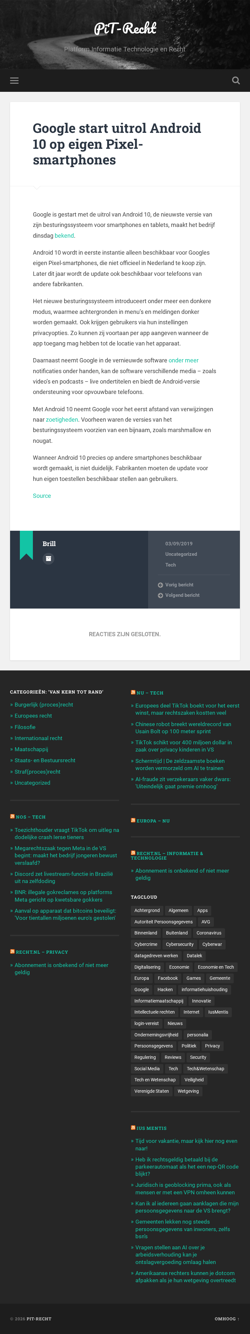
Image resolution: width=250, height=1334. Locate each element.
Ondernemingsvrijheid (156, 1034)
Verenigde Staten (151, 1091)
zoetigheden (62, 419)
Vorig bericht (179, 585)
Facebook (168, 978)
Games (194, 978)
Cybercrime (145, 944)
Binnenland (145, 932)
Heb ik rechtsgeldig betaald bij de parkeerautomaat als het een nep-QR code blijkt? (187, 1166)
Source (42, 495)
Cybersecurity (180, 944)
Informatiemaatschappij (158, 1001)
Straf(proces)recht (38, 771)
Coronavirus (209, 932)
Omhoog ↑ (227, 1318)
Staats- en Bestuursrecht (45, 760)
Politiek (189, 1045)
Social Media (147, 1068)
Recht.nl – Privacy (42, 952)
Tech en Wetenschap (155, 1079)
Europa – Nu (153, 821)
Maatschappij (31, 749)
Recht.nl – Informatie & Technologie (167, 855)
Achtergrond (147, 910)
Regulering (145, 1057)
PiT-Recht (125, 27)
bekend (64, 235)
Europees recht (33, 715)
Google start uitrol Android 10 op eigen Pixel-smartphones (117, 143)
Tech (170, 565)
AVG (205, 921)
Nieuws (175, 1023)
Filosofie (25, 727)
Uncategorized (181, 554)
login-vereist (146, 1023)
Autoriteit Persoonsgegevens (163, 921)
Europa (141, 978)
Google (141, 989)
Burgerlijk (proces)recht (44, 704)
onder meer (184, 360)
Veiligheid (194, 1079)
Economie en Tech (216, 967)
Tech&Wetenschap (205, 1068)
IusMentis (218, 1012)
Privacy (212, 1045)
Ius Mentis (152, 1128)
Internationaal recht (38, 738)
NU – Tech (150, 693)
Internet (192, 1012)
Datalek (194, 955)
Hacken (165, 989)
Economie (179, 967)
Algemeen (178, 910)
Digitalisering (147, 967)
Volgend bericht (182, 595)
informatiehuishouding (205, 989)
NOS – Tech (31, 817)
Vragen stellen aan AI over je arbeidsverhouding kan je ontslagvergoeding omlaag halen (175, 1254)
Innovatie (201, 1001)
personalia (197, 1034)
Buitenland (177, 932)
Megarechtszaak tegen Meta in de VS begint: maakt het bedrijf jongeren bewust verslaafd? (66, 855)
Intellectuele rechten (154, 1012)
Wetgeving (188, 1091)
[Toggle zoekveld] (236, 80)
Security (198, 1057)
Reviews (173, 1057)
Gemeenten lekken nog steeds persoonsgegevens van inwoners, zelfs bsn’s (182, 1228)
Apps (202, 910)
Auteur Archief (48, 559)
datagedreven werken (156, 955)
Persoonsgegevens (153, 1045)
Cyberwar (212, 944)
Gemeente (220, 978)
